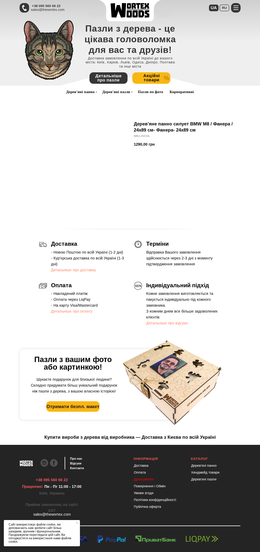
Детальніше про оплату (71, 311)
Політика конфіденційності (155, 500)
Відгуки (75, 463)
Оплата (140, 472)
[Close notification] (77, 523)
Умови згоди (143, 493)
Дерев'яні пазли (116, 92)
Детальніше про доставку (73, 270)
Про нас (76, 458)
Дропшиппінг (144, 479)
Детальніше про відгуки (166, 323)
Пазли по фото (150, 92)
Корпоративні (182, 92)
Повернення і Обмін (150, 486)
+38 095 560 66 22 (46, 6)
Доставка (141, 465)
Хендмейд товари (205, 472)
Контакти (77, 468)
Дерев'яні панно (80, 92)
